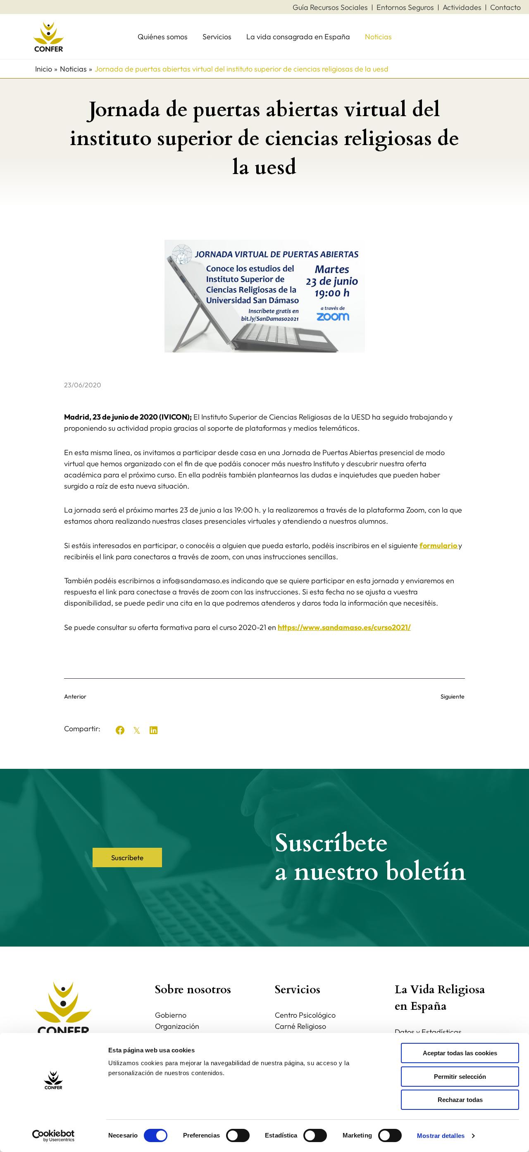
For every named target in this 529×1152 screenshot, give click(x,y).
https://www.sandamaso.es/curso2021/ (344, 627)
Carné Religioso (300, 1026)
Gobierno (170, 1015)
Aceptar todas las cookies (460, 1053)
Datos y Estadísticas (428, 1032)
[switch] (238, 1135)
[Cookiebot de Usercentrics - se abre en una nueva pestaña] (53, 1136)
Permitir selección (460, 1076)
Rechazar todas (460, 1099)
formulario (438, 545)
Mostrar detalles (441, 1135)
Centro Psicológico (305, 1015)
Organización (177, 1026)
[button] (120, 730)
